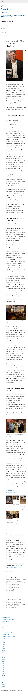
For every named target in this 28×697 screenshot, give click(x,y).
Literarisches (5, 626)
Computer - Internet (8, 619)
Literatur (15, 601)
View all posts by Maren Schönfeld (14, 592)
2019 (3, 657)
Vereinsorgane (5, 36)
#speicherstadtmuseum (11, 604)
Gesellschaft (9, 601)
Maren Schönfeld (10, 598)
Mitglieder (3, 32)
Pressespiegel (6, 634)
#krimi (19, 602)
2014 (3, 667)
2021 (3, 653)
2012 (3, 672)
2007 (3, 682)
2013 (3, 669)
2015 (3, 665)
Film (3, 624)
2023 (3, 649)
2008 (3, 680)
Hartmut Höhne (17, 605)
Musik (4, 628)
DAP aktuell (5, 621)
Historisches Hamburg (11, 607)
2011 (3, 674)
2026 (3, 642)
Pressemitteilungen (6, 25)
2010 (3, 676)
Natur (3, 630)
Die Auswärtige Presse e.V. (7, 690)
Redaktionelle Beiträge (7, 21)
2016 (3, 663)
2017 (3, 661)
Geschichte (18, 599)
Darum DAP (4, 28)
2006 (3, 684)
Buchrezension (11, 599)
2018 (3, 659)
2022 (3, 651)
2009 (3, 678)
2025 (3, 644)
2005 (3, 686)
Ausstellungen (6, 617)
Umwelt (4, 638)
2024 (3, 647)
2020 (3, 655)
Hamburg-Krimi (9, 605)
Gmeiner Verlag (21, 604)
